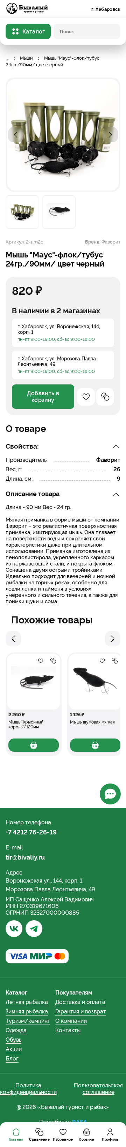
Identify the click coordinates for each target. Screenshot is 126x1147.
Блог (12, 1058)
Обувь (13, 1039)
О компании (71, 1021)
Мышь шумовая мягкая (92, 722)
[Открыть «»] (33, 682)
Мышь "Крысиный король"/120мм (25, 724)
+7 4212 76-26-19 (31, 832)
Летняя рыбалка (27, 1002)
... (7, 58)
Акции (14, 1049)
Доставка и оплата (80, 1002)
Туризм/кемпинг (28, 1021)
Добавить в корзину (43, 396)
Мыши (26, 58)
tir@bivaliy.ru (25, 857)
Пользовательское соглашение (98, 1088)
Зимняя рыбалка (27, 1011)
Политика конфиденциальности (28, 1088)
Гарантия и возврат (80, 1011)
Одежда (16, 1030)
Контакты (67, 1030)
